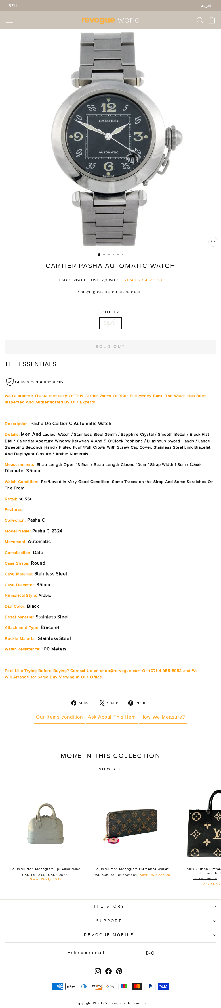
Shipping (87, 291)
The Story (109, 906)
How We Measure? (162, 717)
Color (110, 312)
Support (109, 921)
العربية (206, 5)
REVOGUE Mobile (109, 935)
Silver (110, 323)
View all (110, 769)
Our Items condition (59, 717)
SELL (13, 5)
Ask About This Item (112, 717)
